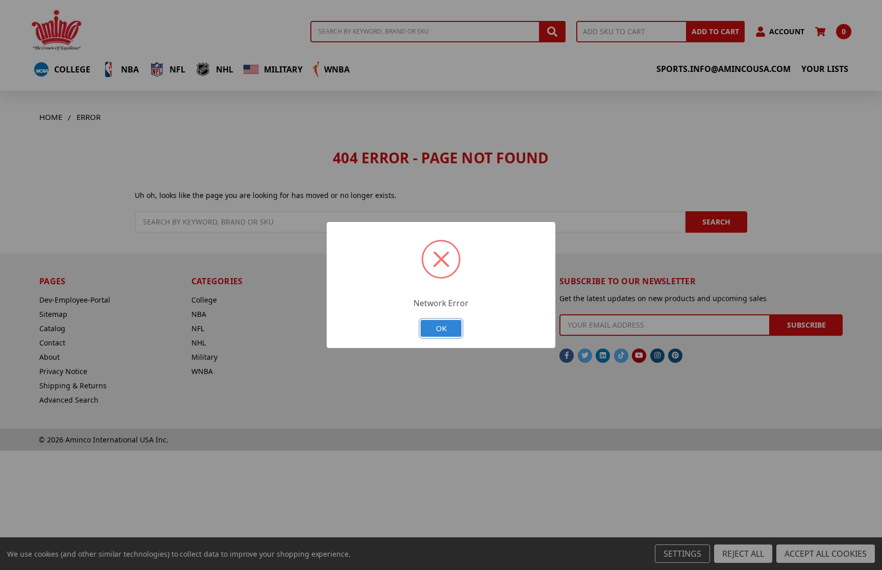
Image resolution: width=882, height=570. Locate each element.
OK (441, 328)
